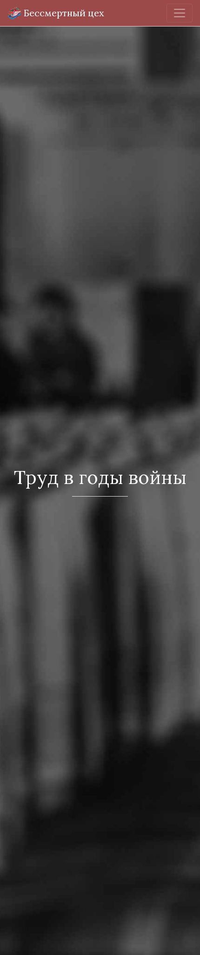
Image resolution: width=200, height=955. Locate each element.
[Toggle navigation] (180, 13)
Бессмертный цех (62, 13)
